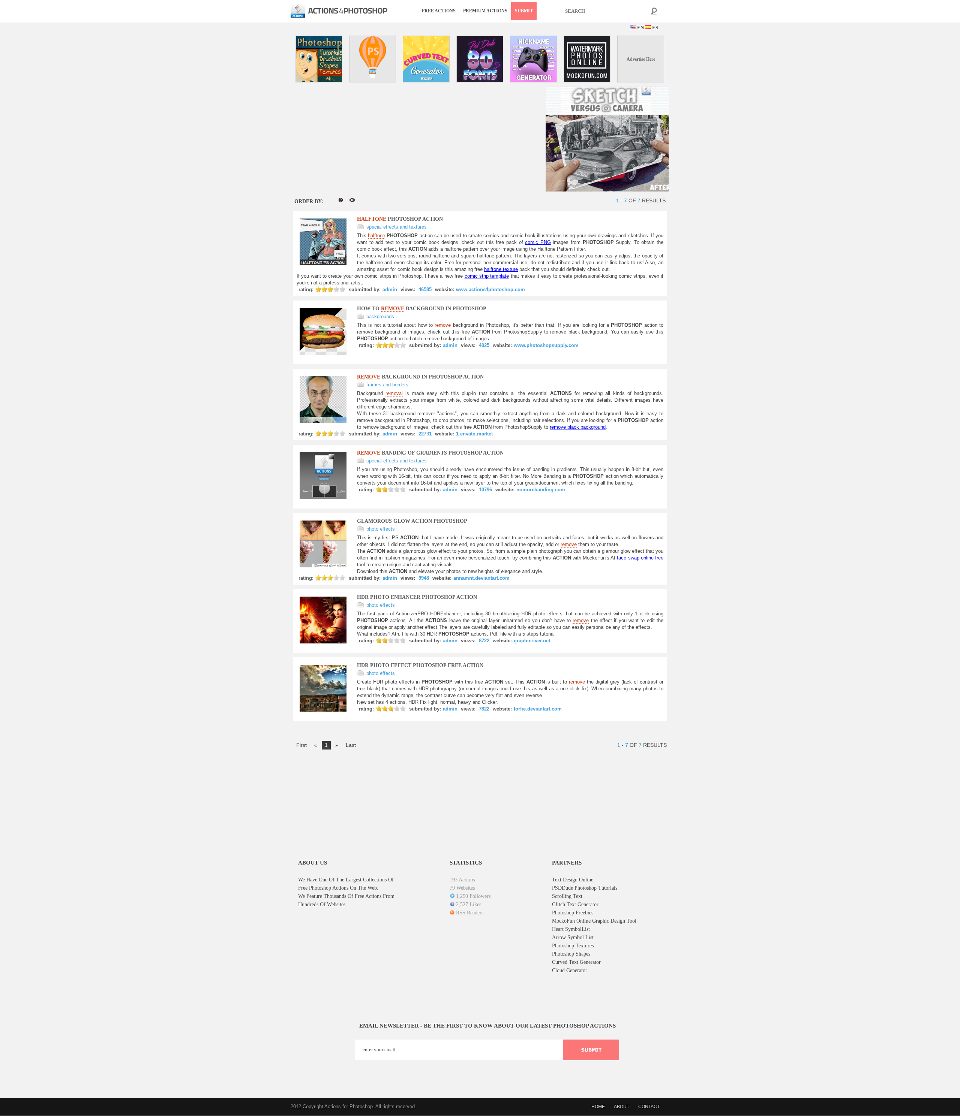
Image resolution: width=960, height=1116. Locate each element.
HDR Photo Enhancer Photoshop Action (417, 597)
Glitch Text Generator (575, 904)
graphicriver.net (532, 640)
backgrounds (380, 316)
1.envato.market (474, 434)
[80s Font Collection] (479, 59)
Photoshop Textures (573, 945)
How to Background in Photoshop (421, 308)
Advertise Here (641, 59)
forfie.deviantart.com (538, 709)
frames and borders (387, 384)
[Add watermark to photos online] (587, 59)
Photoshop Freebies (572, 913)
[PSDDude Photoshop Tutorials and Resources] (319, 59)
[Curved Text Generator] (426, 59)
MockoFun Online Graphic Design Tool (594, 921)
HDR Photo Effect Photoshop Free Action (420, 665)
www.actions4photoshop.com (490, 289)
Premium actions (485, 10)
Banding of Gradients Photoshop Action (430, 453)
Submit (524, 10)
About (621, 1106)
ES (654, 27)
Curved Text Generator (576, 962)
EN (640, 27)
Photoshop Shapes (571, 954)
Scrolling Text (567, 896)
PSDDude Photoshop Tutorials (584, 888)
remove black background (578, 427)
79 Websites (462, 888)
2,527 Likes (468, 904)
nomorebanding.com (540, 489)
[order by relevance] (330, 200)
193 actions (462, 880)
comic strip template (487, 276)
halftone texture (501, 269)
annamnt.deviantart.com (481, 578)
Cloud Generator (569, 970)
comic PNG (538, 242)
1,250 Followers (473, 896)
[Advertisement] (354, 139)
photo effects (380, 529)
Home (598, 1106)
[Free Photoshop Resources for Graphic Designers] (372, 59)
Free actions (439, 10)
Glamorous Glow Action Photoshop (412, 521)
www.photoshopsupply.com (546, 345)
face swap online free (640, 558)
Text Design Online (572, 880)
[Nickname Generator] (533, 59)
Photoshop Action (400, 219)
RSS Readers (469, 913)
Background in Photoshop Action (420, 377)
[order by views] (352, 200)
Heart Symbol (567, 929)
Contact (649, 1106)
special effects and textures (396, 227)
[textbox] (610, 11)
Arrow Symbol (568, 937)
